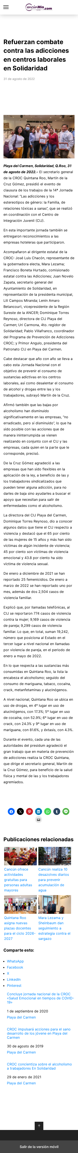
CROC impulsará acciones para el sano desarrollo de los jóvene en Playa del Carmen (39, 1033)
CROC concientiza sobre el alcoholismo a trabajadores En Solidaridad (39, 1066)
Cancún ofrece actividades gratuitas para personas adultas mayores (18, 879)
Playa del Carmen (21, 1017)
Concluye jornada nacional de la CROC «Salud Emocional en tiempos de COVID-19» (40, 998)
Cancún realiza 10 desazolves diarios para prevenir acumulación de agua (53, 879)
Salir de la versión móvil (39, 1147)
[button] (11, 811)
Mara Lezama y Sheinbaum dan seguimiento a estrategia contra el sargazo (54, 928)
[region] (39, 25)
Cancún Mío (39, 7)
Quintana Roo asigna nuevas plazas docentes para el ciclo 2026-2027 (20, 928)
